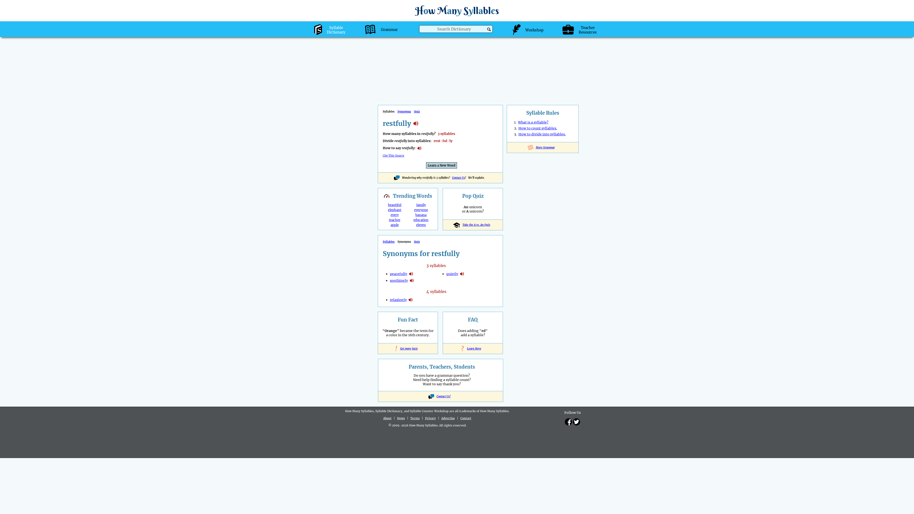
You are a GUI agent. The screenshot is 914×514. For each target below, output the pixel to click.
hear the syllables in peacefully (411, 274)
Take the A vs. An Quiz (476, 225)
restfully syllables (415, 123)
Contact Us (458, 177)
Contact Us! (444, 396)
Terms (415, 418)
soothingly (399, 280)
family (421, 205)
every (395, 215)
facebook (568, 421)
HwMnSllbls (457, 10)
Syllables (389, 241)
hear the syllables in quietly (462, 274)
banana (421, 215)
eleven (421, 225)
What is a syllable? (533, 122)
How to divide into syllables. (542, 134)
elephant (394, 210)
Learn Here (473, 348)
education (420, 220)
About (387, 418)
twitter (576, 421)
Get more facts (408, 348)
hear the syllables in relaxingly (410, 300)
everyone (421, 210)
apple (395, 225)
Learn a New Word (441, 165)
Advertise (448, 418)
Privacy (430, 418)
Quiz (417, 111)
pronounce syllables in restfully (419, 148)
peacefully (398, 274)
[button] (489, 29)
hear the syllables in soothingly (412, 280)
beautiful (394, 205)
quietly (452, 274)
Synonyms (404, 111)
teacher (394, 220)
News (401, 418)
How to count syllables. (537, 128)
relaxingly (398, 300)
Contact (465, 418)
